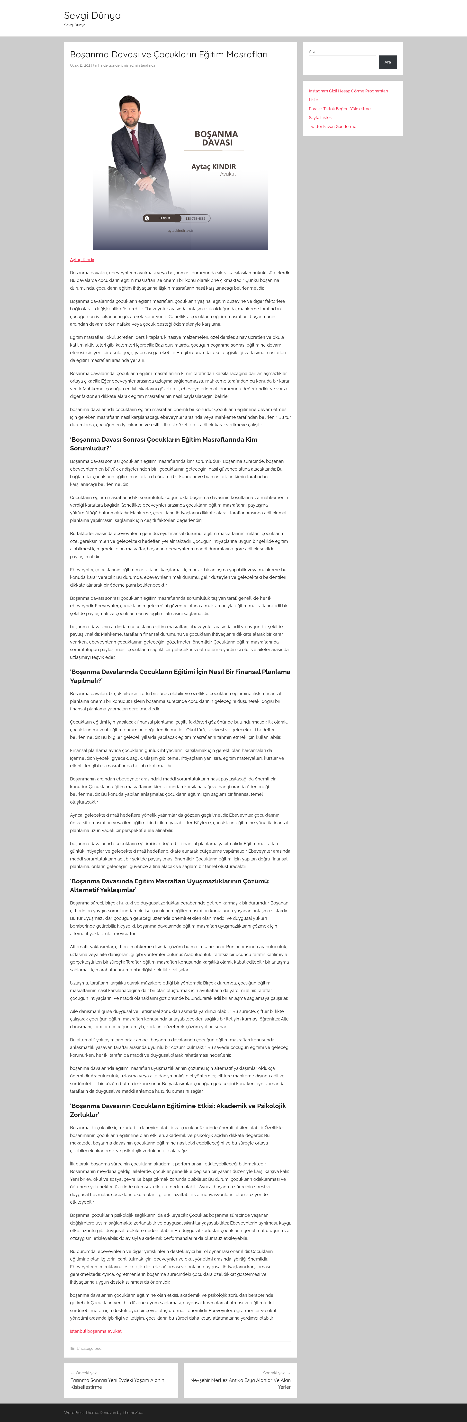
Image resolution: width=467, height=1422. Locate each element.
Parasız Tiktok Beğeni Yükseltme (340, 108)
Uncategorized (89, 1348)
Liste (313, 99)
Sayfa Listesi (320, 117)
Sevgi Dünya (92, 15)
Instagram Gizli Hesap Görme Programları (348, 91)
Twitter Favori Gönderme (332, 126)
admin (134, 65)
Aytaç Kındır (82, 259)
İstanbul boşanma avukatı (96, 1331)
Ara (312, 51)
